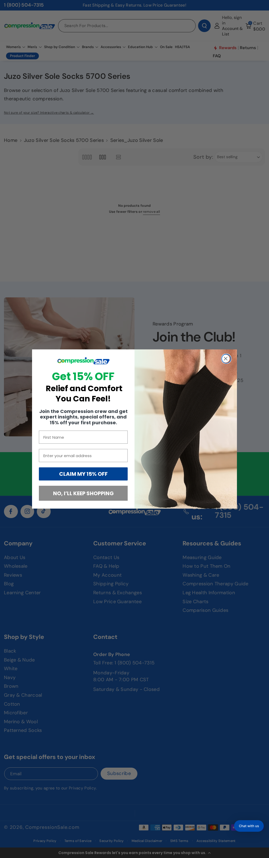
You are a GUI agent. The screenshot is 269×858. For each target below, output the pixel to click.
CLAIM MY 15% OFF (83, 474)
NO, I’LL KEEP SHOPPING (83, 493)
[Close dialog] (226, 358)
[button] (249, 826)
